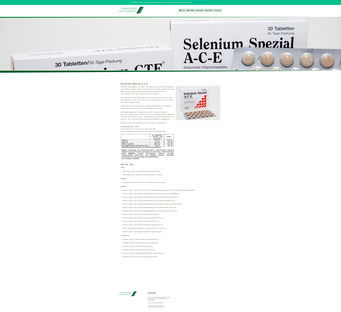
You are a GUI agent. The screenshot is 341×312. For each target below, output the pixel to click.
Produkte (192, 10)
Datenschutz (209, 10)
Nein (196, 2)
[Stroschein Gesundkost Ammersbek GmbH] (131, 12)
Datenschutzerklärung (204, 2)
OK (193, 2)
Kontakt (200, 10)
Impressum (218, 10)
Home (183, 10)
